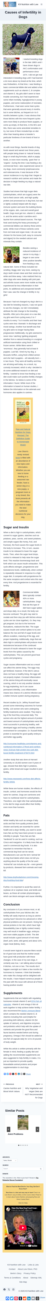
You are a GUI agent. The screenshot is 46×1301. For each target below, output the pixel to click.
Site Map (23, 1282)
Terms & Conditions (12, 1278)
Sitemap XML (36, 1278)
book (18, 458)
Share (28, 1074)
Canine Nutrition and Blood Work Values (12, 1088)
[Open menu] (41, 4)
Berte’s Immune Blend (30, 1011)
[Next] (37, 1129)
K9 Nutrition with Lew (16, 1265)
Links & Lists (33, 1265)
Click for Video (23, 1203)
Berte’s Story (15, 1273)
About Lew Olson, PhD (27, 1269)
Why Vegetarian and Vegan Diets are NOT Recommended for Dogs (34, 1091)
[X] (9, 1289)
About (25, 1278)
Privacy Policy (30, 1273)
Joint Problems (15, 1134)
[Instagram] (13, 1289)
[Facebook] (4, 1289)
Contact (12, 1269)
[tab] (18, 1145)
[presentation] (23, 1122)
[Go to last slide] (8, 1129)
